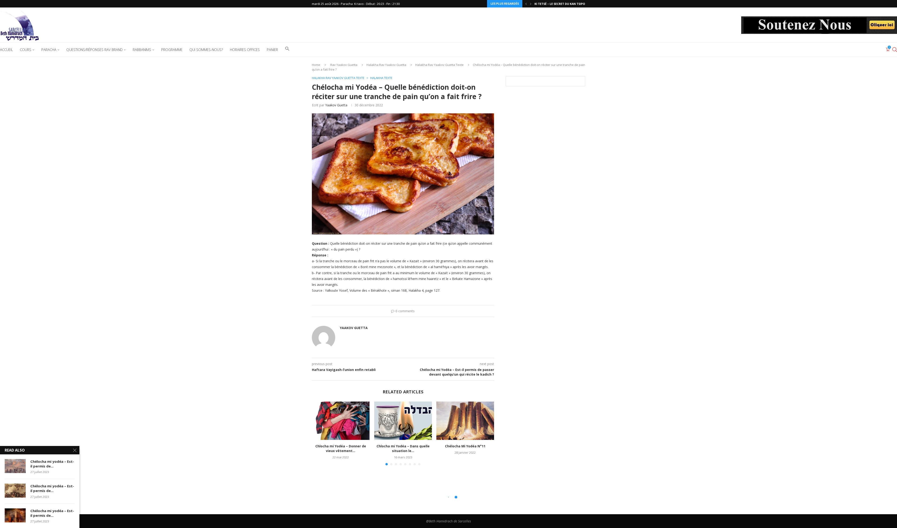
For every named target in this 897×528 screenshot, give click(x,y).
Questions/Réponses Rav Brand (94, 49)
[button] (526, 3)
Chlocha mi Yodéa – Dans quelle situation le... (402, 448)
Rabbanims (142, 49)
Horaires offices (245, 49)
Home (316, 65)
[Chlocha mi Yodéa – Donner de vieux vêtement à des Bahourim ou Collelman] (341, 421)
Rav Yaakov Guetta (343, 65)
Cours (25, 49)
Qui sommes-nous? (206, 49)
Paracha (48, 49)
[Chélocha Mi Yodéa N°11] (465, 421)
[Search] (894, 49)
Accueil (6, 49)
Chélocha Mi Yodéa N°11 (465, 446)
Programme (171, 49)
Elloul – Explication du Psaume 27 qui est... (569, 4)
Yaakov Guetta (336, 105)
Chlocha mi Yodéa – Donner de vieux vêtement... (340, 448)
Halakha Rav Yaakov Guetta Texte (439, 65)
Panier (272, 49)
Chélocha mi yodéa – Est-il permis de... (52, 463)
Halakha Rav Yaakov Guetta (386, 65)
